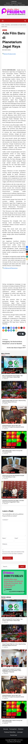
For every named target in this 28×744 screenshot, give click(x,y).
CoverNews (10, 741)
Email (16, 538)
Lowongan (16, 4)
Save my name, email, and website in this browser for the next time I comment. (13, 552)
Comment (5, 519)
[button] (3, 328)
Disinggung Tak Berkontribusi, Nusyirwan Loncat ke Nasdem (12, 341)
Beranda (8, 3)
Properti (14, 497)
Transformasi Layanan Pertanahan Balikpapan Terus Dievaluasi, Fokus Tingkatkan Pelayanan (11, 670)
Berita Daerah (5, 665)
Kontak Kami (22, 4)
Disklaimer (19, 3)
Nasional (5, 30)
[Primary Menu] (2, 20)
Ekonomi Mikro (5, 397)
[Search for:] (10, 566)
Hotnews (8, 372)
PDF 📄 (21, 334)
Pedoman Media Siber (8, 4)
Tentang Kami (14, 3)
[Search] (25, 21)
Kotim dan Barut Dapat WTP (16, 346)
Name (4, 538)
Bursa (3, 372)
